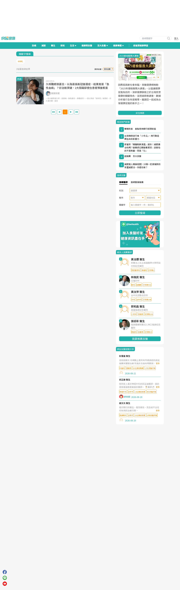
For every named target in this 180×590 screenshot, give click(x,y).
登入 (176, 38)
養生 (53, 45)
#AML (20, 61)
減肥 (44, 45)
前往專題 (140, 112)
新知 (62, 45)
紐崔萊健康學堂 (140, 45)
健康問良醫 (87, 45)
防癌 (34, 45)
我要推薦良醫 (140, 339)
